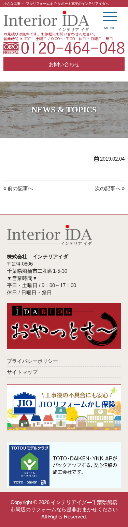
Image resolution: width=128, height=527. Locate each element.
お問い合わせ (64, 64)
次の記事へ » (110, 188)
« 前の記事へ (18, 188)
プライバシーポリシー (32, 361)
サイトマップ (22, 372)
